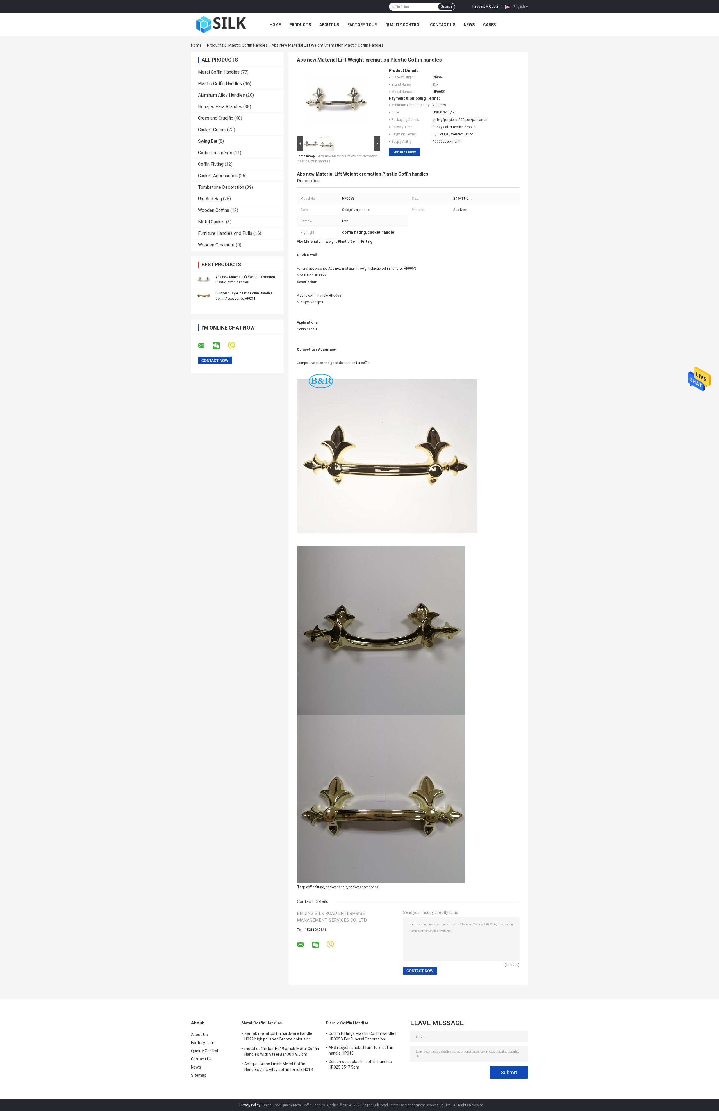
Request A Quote (485, 6)
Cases (489, 24)
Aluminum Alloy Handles (221, 95)
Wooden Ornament (216, 244)
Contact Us (442, 24)
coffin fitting (315, 887)
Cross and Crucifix (215, 118)
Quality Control (403, 24)
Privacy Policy (249, 1105)
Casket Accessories (218, 175)
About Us (329, 24)
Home (275, 24)
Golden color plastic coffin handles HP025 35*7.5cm (360, 1064)
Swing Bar (207, 141)
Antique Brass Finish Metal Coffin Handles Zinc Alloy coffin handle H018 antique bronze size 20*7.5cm (278, 1067)
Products (300, 24)
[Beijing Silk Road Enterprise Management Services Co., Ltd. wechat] (220, 345)
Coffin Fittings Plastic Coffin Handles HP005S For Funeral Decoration (363, 1036)
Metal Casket (211, 221)
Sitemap (199, 1075)
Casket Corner (212, 129)
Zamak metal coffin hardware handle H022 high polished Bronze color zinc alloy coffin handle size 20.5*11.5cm (278, 1037)
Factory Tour (362, 24)
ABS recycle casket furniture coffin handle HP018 (361, 1050)
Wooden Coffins (213, 210)
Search (446, 7)
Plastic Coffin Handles (248, 45)
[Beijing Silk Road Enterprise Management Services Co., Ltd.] (222, 24)
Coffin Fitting (211, 164)
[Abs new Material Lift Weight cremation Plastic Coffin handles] (203, 279)
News (469, 24)
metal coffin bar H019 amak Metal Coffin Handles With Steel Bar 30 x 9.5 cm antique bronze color (281, 1052)
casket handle (336, 887)
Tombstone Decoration (221, 187)
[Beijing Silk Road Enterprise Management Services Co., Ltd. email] (205, 345)
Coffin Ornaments (215, 152)
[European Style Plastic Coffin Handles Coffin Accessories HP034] (203, 296)
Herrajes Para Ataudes (220, 106)
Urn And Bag (210, 198)
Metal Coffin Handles (219, 72)
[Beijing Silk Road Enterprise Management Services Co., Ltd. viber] (235, 345)
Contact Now (404, 152)
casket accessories (363, 887)
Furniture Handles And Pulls (225, 233)
